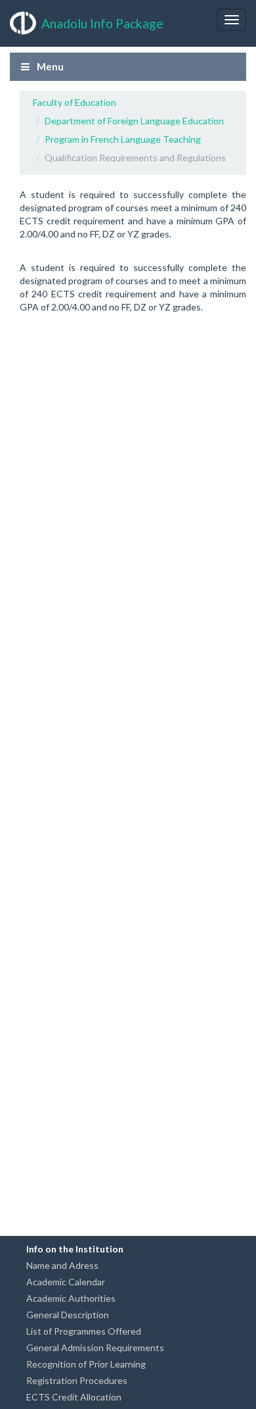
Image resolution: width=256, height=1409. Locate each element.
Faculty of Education (74, 102)
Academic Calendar (65, 1281)
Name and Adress (62, 1265)
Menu (49, 66)
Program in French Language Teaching (123, 139)
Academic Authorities (71, 1298)
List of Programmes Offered (83, 1331)
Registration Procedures (76, 1380)
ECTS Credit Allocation (73, 1396)
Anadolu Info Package (102, 23)
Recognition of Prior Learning (86, 1364)
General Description (67, 1314)
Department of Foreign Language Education (134, 120)
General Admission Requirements (95, 1347)
